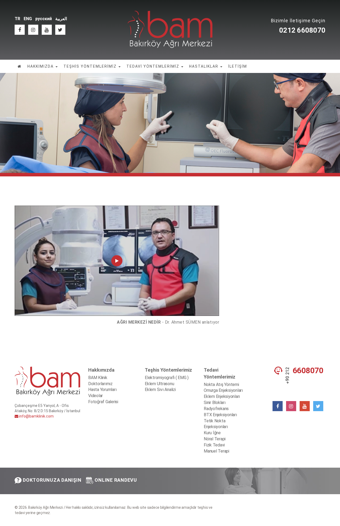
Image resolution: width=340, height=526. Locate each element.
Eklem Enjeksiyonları (222, 396)
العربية (61, 18)
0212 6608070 (302, 30)
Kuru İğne (212, 432)
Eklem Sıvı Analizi (160, 389)
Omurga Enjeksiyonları (223, 390)
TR (17, 18)
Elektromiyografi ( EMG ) (167, 377)
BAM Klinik (97, 377)
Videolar (95, 395)
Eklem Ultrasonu (159, 383)
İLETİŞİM (237, 66)
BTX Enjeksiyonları (220, 414)
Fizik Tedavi (214, 444)
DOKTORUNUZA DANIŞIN (52, 480)
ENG (28, 18)
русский (43, 18)
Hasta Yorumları (102, 389)
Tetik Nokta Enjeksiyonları (216, 423)
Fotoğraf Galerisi (103, 401)
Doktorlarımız (100, 383)
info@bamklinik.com (36, 416)
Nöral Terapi (215, 438)
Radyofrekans (216, 408)
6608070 (308, 371)
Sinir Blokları (215, 402)
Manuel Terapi (216, 451)
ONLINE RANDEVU (116, 480)
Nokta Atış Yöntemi (221, 384)
